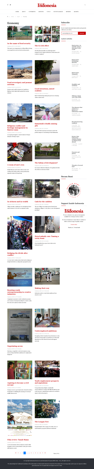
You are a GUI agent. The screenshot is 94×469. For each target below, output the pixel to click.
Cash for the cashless (43, 201)
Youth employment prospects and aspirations (47, 382)
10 (40, 453)
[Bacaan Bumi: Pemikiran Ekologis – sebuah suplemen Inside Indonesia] (74, 190)
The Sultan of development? (46, 163)
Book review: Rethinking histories (75, 61)
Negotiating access (15, 346)
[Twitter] (10, 5)
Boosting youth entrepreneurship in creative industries (19, 292)
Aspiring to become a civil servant (18, 384)
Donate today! (74, 224)
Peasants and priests (75, 152)
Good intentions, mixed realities (44, 90)
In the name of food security (19, 43)
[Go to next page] (43, 453)
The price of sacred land (77, 165)
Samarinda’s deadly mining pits (46, 125)
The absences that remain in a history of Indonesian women (77, 109)
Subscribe (82, 33)
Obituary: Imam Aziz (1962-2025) (76, 96)
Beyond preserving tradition (77, 122)
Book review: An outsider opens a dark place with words (76, 47)
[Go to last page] (45, 453)
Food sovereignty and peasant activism (19, 83)
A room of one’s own (15, 165)
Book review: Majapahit (75, 73)
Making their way (42, 288)
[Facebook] (7, 5)
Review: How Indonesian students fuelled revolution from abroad (76, 139)
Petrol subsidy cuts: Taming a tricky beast (47, 237)
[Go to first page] (15, 453)
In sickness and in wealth (17, 201)
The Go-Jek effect (42, 46)
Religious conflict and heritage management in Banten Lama (17, 128)
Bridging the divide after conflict (17, 254)
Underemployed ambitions (46, 331)
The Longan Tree (42, 422)
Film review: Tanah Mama (18, 440)
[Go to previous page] (18, 453)
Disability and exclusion (76, 84)
